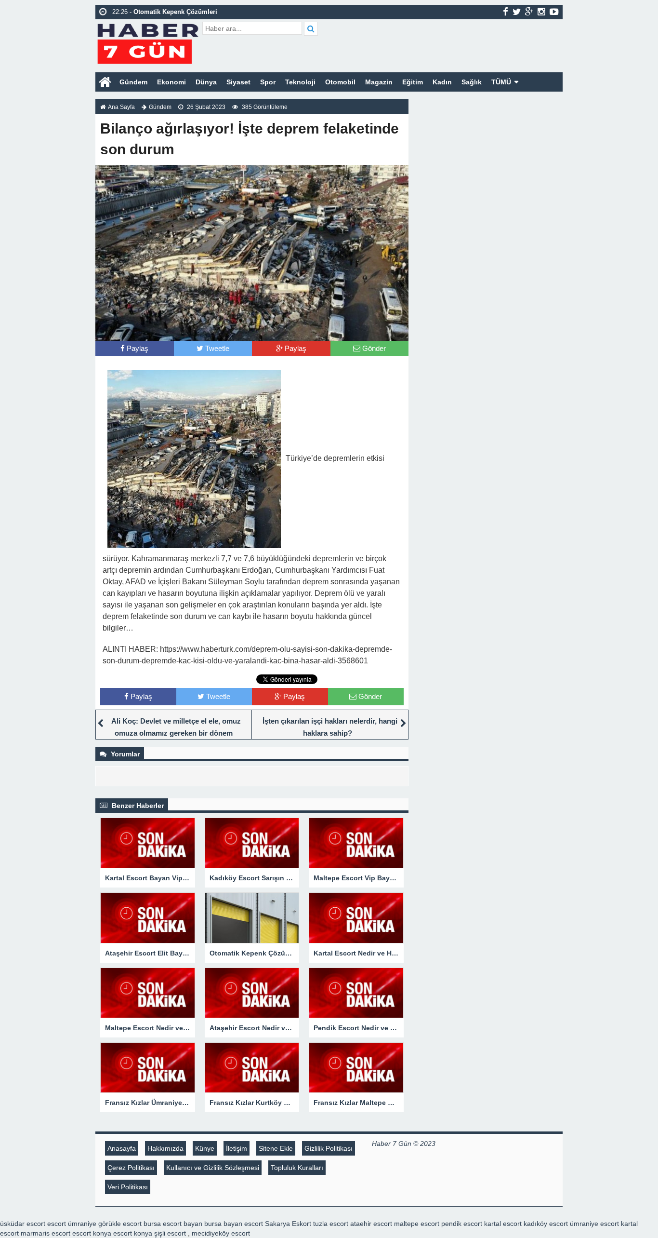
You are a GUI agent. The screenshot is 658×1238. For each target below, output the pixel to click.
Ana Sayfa (121, 107)
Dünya (206, 82)
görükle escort (120, 1223)
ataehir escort (371, 1223)
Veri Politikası (127, 1187)
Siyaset (238, 82)
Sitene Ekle (276, 1148)
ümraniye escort (594, 1223)
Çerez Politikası (131, 1167)
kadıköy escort (546, 1223)
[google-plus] (529, 11)
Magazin (379, 82)
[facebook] (505, 11)
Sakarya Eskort (288, 1223)
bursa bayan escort (233, 1223)
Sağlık (471, 82)
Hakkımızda (165, 1148)
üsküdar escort (22, 1223)
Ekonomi (171, 82)
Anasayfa (121, 1148)
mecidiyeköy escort (221, 1233)
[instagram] (541, 11)
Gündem (133, 82)
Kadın (442, 82)
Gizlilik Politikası (328, 1148)
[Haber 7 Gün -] (147, 42)
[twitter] (517, 11)
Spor (268, 82)
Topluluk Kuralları (297, 1167)
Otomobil (340, 82)
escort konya (91, 1233)
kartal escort (503, 1223)
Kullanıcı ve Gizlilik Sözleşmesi (212, 1167)
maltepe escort (416, 1223)
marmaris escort (45, 1233)
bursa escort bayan (173, 1223)
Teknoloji (300, 82)
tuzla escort (330, 1223)
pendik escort (461, 1223)
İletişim (236, 1148)
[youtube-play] (554, 11)
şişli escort (170, 1233)
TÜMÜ (501, 82)
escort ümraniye (71, 1223)
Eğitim (412, 82)
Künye (204, 1148)
